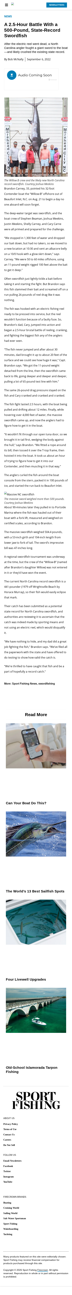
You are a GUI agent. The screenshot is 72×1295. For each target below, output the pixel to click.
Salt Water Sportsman (14, 1218)
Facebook (8, 1166)
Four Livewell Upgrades (26, 979)
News (8, 16)
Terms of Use (9, 1129)
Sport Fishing (10, 1224)
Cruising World (11, 1208)
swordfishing (46, 683)
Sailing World (10, 1213)
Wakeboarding (10, 1229)
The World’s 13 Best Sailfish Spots (35, 891)
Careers (7, 1140)
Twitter (7, 1171)
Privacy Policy (10, 1124)
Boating (7, 1202)
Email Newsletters (12, 1161)
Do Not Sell (9, 1145)
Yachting (7, 1234)
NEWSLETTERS (56, 5)
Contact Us (9, 1134)
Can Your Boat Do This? (26, 803)
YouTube (7, 1182)
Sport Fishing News (24, 683)
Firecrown (42, 1270)
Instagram (8, 1176)
